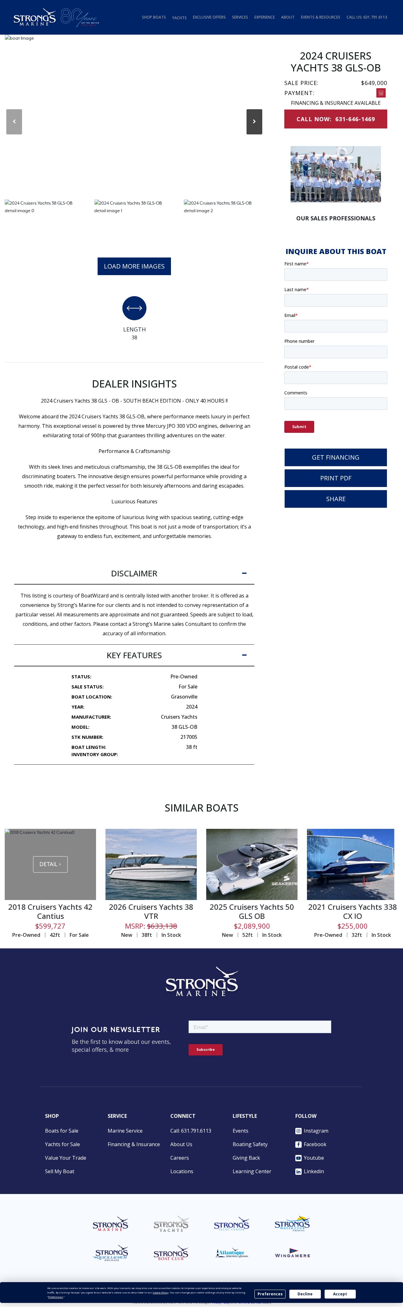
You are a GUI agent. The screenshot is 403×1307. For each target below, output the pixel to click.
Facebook (315, 1144)
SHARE (336, 499)
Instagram (316, 1130)
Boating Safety (250, 1144)
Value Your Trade (65, 1157)
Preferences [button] (55, 1297)
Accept (340, 1294)
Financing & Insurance (134, 1144)
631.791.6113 (375, 17)
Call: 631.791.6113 (190, 1130)
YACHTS (179, 17)
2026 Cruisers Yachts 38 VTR (151, 911)
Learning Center (252, 1171)
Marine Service (125, 1130)
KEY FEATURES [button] (134, 655)
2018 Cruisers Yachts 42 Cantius (50, 911)
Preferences (270, 1294)
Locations (181, 1171)
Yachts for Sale (62, 1144)
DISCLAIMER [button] (134, 573)
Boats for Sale (61, 1130)
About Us (181, 1144)
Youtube (314, 1157)
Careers (179, 1157)
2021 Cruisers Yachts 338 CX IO (352, 911)
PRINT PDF (335, 478)
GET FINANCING (336, 457)
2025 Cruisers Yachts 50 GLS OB (252, 911)
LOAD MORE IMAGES (134, 266)
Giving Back (246, 1157)
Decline (305, 1294)
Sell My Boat (59, 1171)
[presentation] (14, 121)
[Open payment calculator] (381, 93)
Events (240, 1130)
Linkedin (314, 1171)
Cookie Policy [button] (160, 1292)
